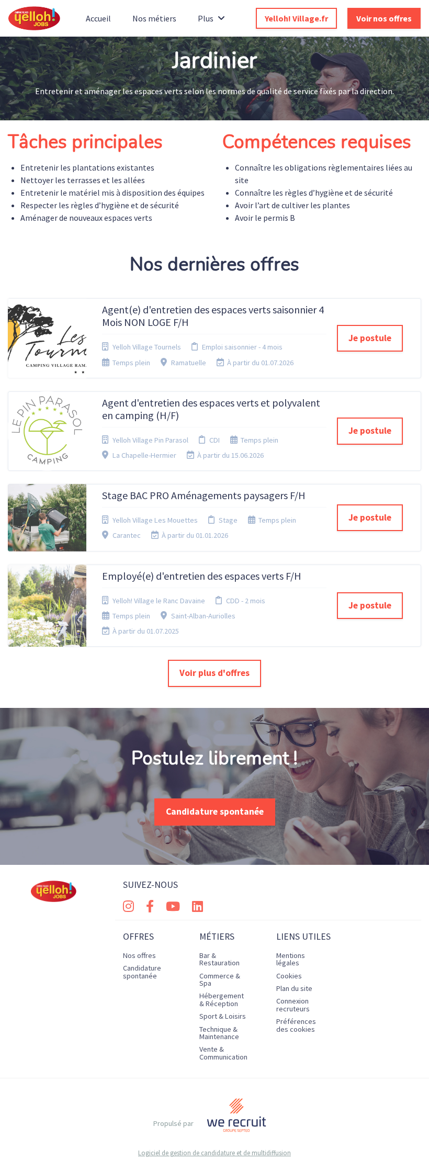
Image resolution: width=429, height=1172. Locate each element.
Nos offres (139, 955)
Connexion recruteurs (293, 1004)
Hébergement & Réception (221, 999)
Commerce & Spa (219, 979)
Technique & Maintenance (219, 1032)
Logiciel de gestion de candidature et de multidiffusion (214, 1153)
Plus (205, 18)
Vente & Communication (223, 1052)
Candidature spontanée (215, 811)
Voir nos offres (384, 18)
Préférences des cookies (296, 1025)
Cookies (289, 976)
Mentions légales (290, 959)
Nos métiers (154, 18)
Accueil (98, 18)
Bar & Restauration (219, 959)
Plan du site (294, 988)
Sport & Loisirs (222, 1016)
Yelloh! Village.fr (296, 18)
